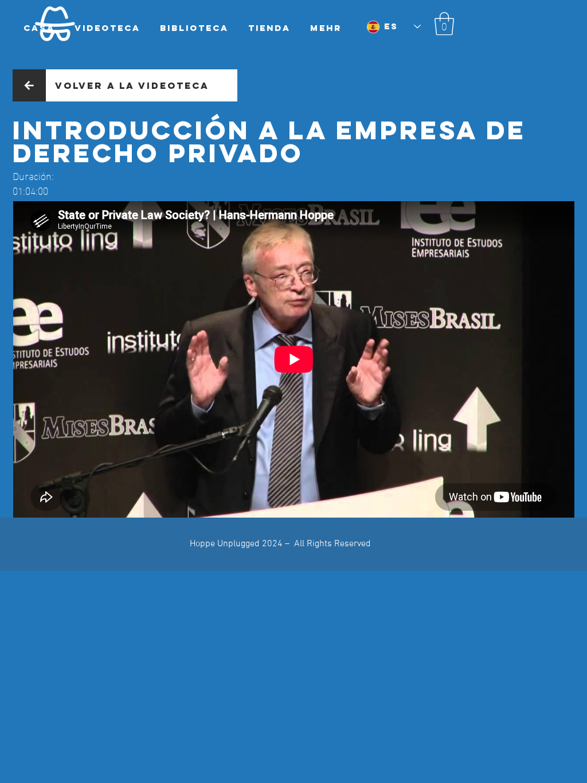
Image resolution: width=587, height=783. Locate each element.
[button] (444, 23)
